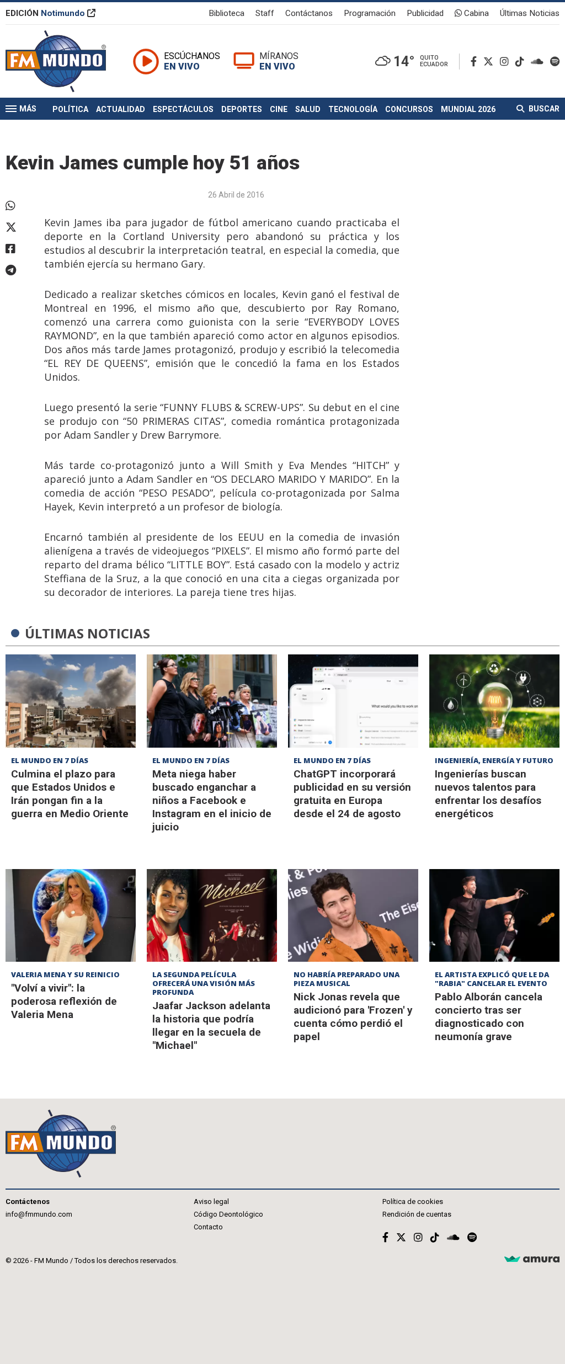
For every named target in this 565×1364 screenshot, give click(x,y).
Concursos (409, 109)
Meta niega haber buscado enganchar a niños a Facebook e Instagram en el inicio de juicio (211, 800)
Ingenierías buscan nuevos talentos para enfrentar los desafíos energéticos (488, 794)
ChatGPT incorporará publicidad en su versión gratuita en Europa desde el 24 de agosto (352, 794)
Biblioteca (226, 13)
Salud (308, 109)
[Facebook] (476, 61)
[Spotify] (554, 61)
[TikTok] (522, 61)
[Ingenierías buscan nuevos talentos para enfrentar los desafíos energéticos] (494, 701)
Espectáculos (183, 109)
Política (70, 109)
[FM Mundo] (56, 61)
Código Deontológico (228, 1214)
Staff (264, 13)
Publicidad (425, 13)
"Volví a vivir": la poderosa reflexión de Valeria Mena (64, 1001)
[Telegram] (19, 270)
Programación (370, 13)
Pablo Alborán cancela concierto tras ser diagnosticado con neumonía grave (488, 1016)
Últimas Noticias (529, 13)
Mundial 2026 (468, 109)
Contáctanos (309, 13)
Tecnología (352, 109)
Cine (278, 109)
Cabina (475, 13)
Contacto (208, 1227)
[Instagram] (506, 61)
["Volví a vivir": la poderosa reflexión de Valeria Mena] (71, 915)
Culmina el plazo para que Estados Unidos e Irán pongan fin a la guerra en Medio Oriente (70, 794)
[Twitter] (490, 61)
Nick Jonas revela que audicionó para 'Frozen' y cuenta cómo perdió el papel (353, 1016)
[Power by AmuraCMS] (531, 1259)
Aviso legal (211, 1201)
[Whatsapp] (19, 205)
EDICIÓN (45, 13)
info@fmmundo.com (39, 1214)
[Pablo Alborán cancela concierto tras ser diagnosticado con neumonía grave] (494, 915)
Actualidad (120, 109)
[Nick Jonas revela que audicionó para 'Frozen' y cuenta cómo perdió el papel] (353, 915)
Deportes (241, 109)
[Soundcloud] (539, 61)
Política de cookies (412, 1201)
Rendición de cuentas (416, 1214)
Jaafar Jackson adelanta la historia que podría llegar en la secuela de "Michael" (211, 1025)
